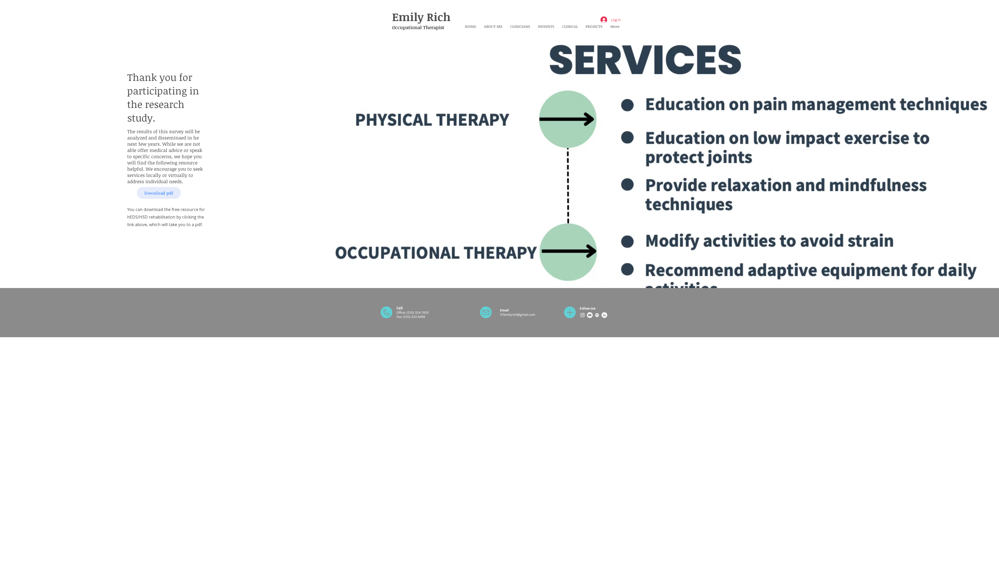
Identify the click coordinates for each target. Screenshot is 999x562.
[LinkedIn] (604, 315)
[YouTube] (590, 315)
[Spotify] (597, 315)
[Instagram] (582, 315)
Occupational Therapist (418, 27)
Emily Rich (421, 16)
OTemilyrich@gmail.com (517, 314)
